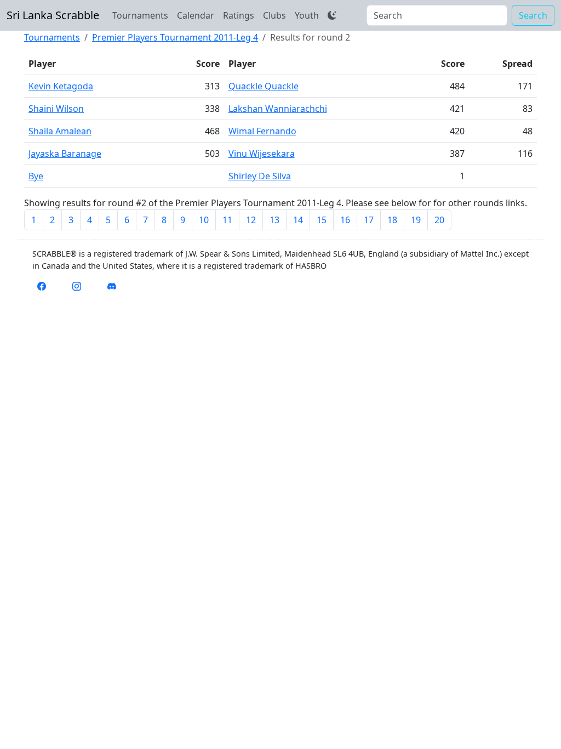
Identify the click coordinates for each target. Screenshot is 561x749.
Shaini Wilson (56, 109)
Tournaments (140, 15)
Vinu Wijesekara (261, 153)
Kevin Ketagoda (60, 86)
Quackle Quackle (263, 86)
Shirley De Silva (259, 176)
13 (274, 220)
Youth (307, 15)
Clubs (274, 15)
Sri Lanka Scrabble (53, 15)
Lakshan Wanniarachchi (277, 109)
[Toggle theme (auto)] (332, 15)
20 (439, 220)
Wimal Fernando (262, 131)
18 (392, 220)
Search (533, 15)
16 (345, 220)
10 (204, 220)
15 (322, 220)
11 (227, 220)
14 (298, 220)
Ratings (238, 15)
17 (369, 220)
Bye (35, 176)
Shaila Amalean (59, 131)
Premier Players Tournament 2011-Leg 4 (175, 37)
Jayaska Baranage (64, 153)
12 (251, 220)
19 (416, 220)
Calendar (195, 15)
